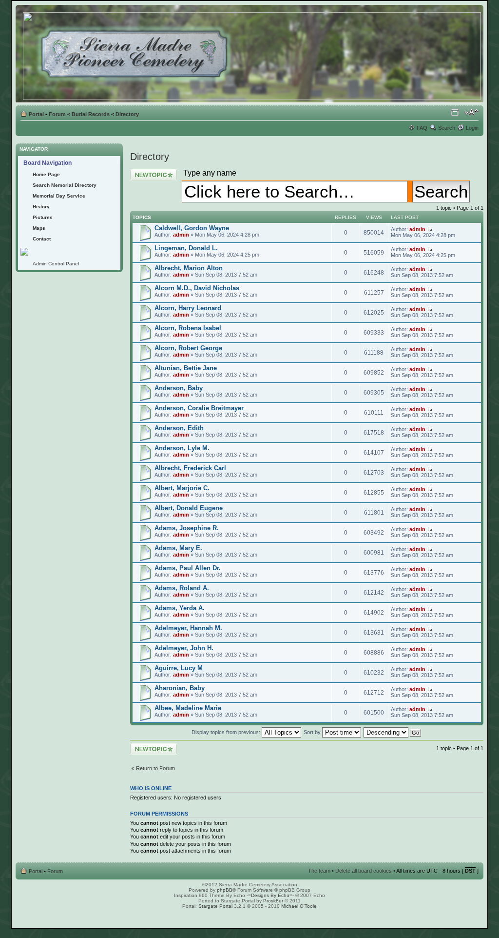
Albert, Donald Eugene (188, 508)
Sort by (313, 732)
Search (446, 128)
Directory (127, 114)
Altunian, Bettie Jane (185, 368)
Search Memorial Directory (64, 185)
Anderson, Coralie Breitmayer (199, 408)
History (41, 206)
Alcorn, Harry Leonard (187, 308)
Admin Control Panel (56, 263)
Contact (42, 238)
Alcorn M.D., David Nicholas (196, 288)
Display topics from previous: (227, 732)
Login (472, 128)
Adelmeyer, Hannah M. (188, 628)
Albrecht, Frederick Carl (190, 468)
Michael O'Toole (299, 906)
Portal (36, 114)
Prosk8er (273, 900)
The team (319, 871)
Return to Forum (155, 768)
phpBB (224, 890)
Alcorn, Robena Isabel (187, 328)
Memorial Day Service (59, 196)
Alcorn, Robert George (188, 348)
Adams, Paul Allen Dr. (187, 568)
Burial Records (91, 114)
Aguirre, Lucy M (178, 668)
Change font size (471, 112)
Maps (39, 228)
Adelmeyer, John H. (183, 648)
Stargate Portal (215, 906)
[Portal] (252, 54)
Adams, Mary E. (178, 548)
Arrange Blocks (455, 112)
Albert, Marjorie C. (182, 488)
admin (181, 235)
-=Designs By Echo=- (270, 895)
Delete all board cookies (363, 871)
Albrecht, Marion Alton (188, 268)
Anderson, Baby (178, 388)
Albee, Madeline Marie (187, 708)
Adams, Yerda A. (179, 608)
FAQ (422, 128)
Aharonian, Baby (179, 688)
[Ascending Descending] (393, 732)
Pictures (43, 217)
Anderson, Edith (179, 428)
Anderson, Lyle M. (182, 448)
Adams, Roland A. (181, 588)
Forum (57, 114)
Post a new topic (149, 172)
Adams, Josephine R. (186, 528)
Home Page (46, 174)
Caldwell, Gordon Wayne (191, 228)
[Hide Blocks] (18, 140)
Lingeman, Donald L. (186, 248)
